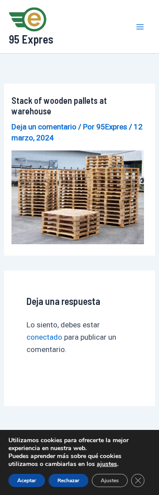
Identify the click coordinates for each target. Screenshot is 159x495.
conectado (44, 337)
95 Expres (31, 39)
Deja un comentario (43, 126)
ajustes (107, 464)
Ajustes (110, 480)
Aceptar (26, 480)
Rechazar (68, 480)
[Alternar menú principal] (140, 27)
